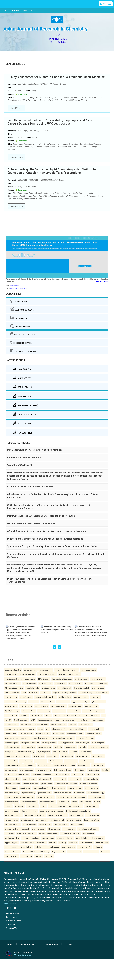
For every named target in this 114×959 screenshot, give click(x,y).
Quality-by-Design (12, 711)
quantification (25, 697)
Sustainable (19, 806)
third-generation (81, 679)
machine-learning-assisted (93, 711)
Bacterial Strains (11, 856)
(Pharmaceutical (75, 706)
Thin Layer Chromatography (62, 738)
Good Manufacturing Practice (51, 811)
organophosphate (26, 733)
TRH (24, 692)
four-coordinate (28, 747)
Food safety (33, 702)
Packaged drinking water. (62, 679)
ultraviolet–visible (74, 820)
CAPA (33, 720)
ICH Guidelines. (86, 842)
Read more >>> (102, 281)
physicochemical (76, 815)
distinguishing (58, 733)
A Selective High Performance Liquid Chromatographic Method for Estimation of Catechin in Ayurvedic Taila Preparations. (52, 171)
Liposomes (9, 833)
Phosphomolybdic (96, 729)
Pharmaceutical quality (72, 715)
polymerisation (11, 770)
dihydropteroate (58, 788)
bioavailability (26, 724)
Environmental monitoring (15, 702)
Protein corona (48, 838)
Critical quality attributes (88, 829)
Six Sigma (23, 715)
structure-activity (75, 788)
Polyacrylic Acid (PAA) (62, 770)
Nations (8, 806)
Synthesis (58, 747)
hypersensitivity (28, 793)
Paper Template (21, 318)
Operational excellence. (65, 720)
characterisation (38, 829)
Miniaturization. (47, 702)
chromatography (29, 683)
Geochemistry (38, 756)
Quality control (69, 829)
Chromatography (42, 733)
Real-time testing (80, 697)
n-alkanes (98, 847)
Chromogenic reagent (85, 738)
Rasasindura (29, 765)
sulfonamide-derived (62, 793)
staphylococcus (11, 724)
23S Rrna (31, 729)
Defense (38, 856)
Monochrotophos (93, 733)
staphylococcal (97, 720)
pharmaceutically (91, 852)
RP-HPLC (52, 842)
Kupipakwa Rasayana (13, 765)
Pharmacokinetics (59, 729)
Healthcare (95, 697)
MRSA (40, 729)
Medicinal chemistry (46, 797)
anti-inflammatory (12, 793)
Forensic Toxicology (40, 738)
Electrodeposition (62, 774)
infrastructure (74, 711)
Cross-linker (79, 770)
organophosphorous (75, 733)
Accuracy (62, 842)
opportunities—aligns (80, 702)
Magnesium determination (69, 674)
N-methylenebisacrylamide (64, 765)
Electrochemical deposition (66, 783)
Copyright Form (22, 326)
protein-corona (27, 820)
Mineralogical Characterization (17, 756)
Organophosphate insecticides (17, 738)
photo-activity (46, 783)
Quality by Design (21, 720)
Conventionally (67, 756)
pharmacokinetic (41, 724)
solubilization (60, 683)
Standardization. (44, 765)
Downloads (11, 924)
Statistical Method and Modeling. (36, 852)
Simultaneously (92, 806)
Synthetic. (49, 856)
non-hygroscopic (66, 743)
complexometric (46, 670)
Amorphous (9, 752)
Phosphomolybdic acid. (30, 743)
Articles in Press (13, 920)
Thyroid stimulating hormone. (64, 692)
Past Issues (11, 917)
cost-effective (10, 674)
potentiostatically (91, 779)
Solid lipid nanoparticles (26, 833)
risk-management (75, 806)
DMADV (57, 715)
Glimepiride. (102, 683)
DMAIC (48, 715)
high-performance (12, 683)
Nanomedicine (54, 829)
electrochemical (92, 774)
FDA (103, 715)
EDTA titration (43, 679)
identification (10, 733)
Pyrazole (82, 747)
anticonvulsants (91, 788)
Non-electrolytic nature (98, 747)
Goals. (43, 806)
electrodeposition (12, 779)
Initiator (105, 770)
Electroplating (77, 774)
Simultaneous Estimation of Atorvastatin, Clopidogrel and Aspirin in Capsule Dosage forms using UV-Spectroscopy (52, 121)
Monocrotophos (11, 743)
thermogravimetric (43, 770)
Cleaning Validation (29, 811)
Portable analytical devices (45, 697)
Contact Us (29, 10)
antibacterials (83, 720)
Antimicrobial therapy (95, 793)
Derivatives (45, 692)
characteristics (98, 688)
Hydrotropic (89, 683)
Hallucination (85, 802)
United (97, 802)
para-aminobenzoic (41, 788)
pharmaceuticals (26, 770)
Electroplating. (10, 788)
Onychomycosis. (68, 847)
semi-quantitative (60, 752)
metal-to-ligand (98, 743)
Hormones (33, 692)
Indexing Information (25, 351)
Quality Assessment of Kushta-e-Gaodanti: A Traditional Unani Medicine (56, 77)
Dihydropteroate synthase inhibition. (71, 797)
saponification (83, 765)
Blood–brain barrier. (65, 838)
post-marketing (44, 711)
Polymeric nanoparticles (48, 833)
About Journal (12, 10)
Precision (73, 842)
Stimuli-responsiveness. (42, 774)
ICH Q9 (8, 720)
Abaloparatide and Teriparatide (33, 842)
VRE (47, 729)
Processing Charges (22, 343)
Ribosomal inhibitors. (78, 729)
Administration (11, 706)
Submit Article (19, 302)
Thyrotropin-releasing (14, 688)
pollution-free (40, 761)
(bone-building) (82, 838)
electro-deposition (12, 783)
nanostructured (92, 815)
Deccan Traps (85, 752)
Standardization (55, 761)
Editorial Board (50, 944)
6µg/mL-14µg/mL (11, 842)
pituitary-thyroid (48, 688)
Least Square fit (85, 847)
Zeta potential (88, 833)
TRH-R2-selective (12, 692)
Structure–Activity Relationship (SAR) (19, 797)
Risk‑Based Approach (13, 815)
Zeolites (73, 752)
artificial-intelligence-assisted (17, 829)
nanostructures (11, 820)
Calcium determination (47, 674)
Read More (16, 108)
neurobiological (64, 688)
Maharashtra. (52, 756)
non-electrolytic (82, 743)
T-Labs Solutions (22, 955)
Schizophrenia (63, 802)
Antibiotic (104, 852)
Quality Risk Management (35, 815)
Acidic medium (93, 770)
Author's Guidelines (24, 310)
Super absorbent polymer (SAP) (17, 774)
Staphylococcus (44, 747)
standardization (86, 761)
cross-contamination (57, 806)
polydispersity (41, 820)
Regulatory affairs (92, 715)
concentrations (30, 670)
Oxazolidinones (85, 724)
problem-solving (41, 706)
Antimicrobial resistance (14, 729)
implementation (59, 711)
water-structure (75, 683)
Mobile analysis (65, 697)
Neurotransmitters (29, 802)
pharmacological (44, 793)
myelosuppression (58, 724)
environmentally (97, 679)
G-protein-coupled (81, 688)
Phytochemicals (58, 852)
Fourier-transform (91, 820)
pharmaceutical (11, 697)
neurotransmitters (96, 797)
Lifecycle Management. (57, 815)
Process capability (45, 720)
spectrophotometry (88, 670)
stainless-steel (60, 779)
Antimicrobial (26, 856)
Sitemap (68, 944)
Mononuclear (70, 747)
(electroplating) (45, 779)
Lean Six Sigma (36, 715)
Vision (74, 802)
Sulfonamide (79, 793)
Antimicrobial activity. (26, 752)
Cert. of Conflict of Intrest (27, 335)
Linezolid (72, 724)
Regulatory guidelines (30, 838)
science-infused (11, 811)
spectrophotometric (13, 670)
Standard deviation (12, 852)
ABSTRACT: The (102, 842)
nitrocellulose (26, 847)
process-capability (58, 706)
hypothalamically (32, 688)
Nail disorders (40, 847)
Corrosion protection (88, 783)
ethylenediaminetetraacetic (66, 670)
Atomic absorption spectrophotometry (20, 679)
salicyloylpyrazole (49, 743)
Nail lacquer (54, 847)
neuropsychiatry (11, 802)
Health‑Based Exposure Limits (78, 811)
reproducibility (26, 761)
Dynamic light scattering (70, 833)
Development (32, 806)
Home (10, 944)
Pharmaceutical (102, 692)
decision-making (85, 692)
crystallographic (43, 752)
